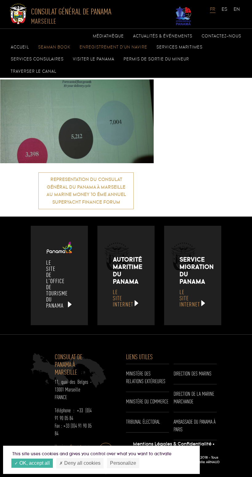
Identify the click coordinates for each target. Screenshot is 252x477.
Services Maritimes (179, 47)
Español (225, 12)
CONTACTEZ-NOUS (221, 36)
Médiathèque (108, 36)
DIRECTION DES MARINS (192, 374)
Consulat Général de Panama (71, 16)
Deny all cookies (81, 463)
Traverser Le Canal (33, 71)
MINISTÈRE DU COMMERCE (147, 402)
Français (213, 12)
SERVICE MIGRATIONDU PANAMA (196, 282)
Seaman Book (54, 47)
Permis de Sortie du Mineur (156, 59)
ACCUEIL (20, 47)
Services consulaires (37, 59)
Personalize (123, 463)
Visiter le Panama (93, 59)
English (236, 12)
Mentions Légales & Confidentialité (172, 444)
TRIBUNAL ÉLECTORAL (143, 422)
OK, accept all (34, 463)
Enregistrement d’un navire (113, 47)
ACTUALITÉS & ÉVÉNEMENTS (162, 36)
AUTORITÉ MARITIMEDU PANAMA (127, 282)
